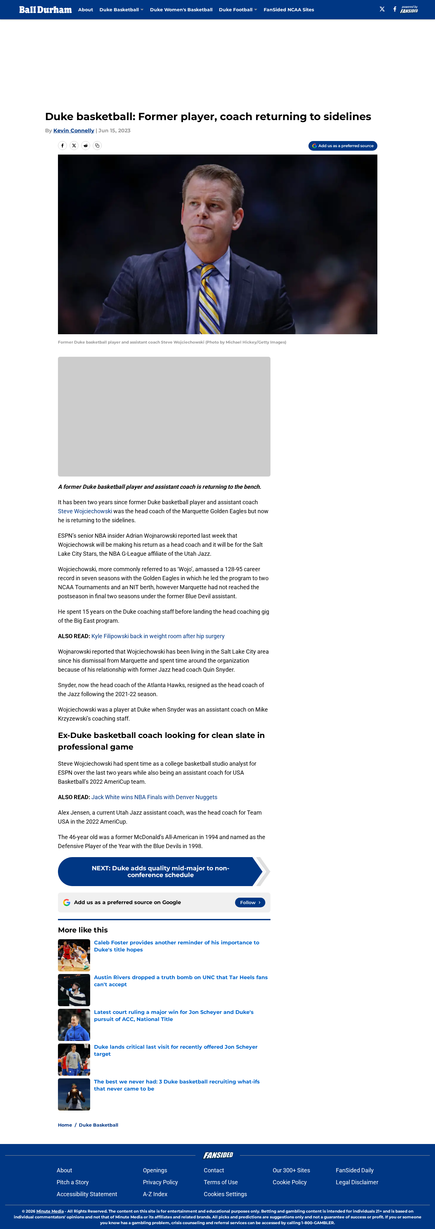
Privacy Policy (160, 1182)
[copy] (97, 145)
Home (65, 1125)
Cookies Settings (225, 1194)
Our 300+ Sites (291, 1170)
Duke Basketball (98, 1125)
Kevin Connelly (73, 131)
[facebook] (394, 9)
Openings (155, 1170)
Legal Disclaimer (357, 1182)
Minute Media (50, 1211)
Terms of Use (221, 1182)
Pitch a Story (73, 1182)
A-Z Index (155, 1194)
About (85, 10)
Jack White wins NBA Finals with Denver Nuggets (154, 797)
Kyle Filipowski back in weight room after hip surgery (158, 636)
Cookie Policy (290, 1182)
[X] (382, 9)
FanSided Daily (355, 1170)
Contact (214, 1170)
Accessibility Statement (87, 1194)
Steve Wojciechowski (85, 511)
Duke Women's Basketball (181, 10)
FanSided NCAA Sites (289, 10)
